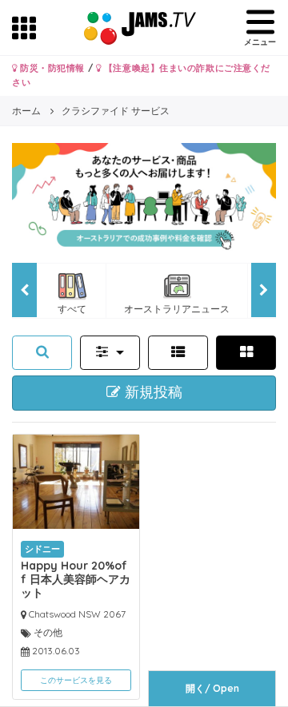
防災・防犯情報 (51, 67)
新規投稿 (151, 392)
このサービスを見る (76, 680)
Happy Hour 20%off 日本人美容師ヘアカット (75, 579)
